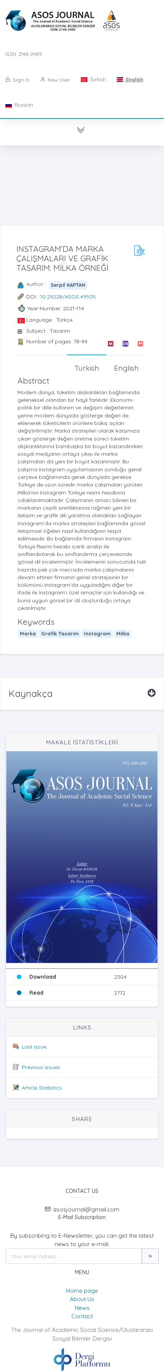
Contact (82, 1316)
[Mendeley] (110, 344)
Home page (82, 1290)
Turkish (97, 79)
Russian (23, 105)
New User (58, 80)
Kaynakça (30, 693)
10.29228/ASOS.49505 (68, 296)
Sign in (20, 80)
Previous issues (41, 1067)
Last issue (34, 1046)
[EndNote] (125, 344)
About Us (82, 1299)
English (133, 79)
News (82, 1307)
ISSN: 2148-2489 (23, 54)
